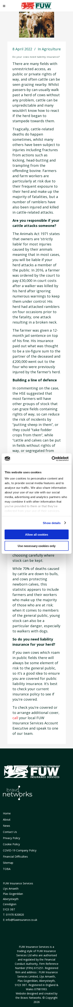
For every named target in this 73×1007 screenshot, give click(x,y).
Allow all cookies (36, 534)
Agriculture (51, 49)
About (7, 819)
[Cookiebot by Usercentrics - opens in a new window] (52, 458)
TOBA (7, 869)
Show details (52, 522)
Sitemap (8, 863)
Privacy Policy (11, 838)
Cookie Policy (11, 844)
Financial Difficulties (15, 856)
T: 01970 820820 (13, 914)
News (6, 826)
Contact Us (10, 832)
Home (7, 813)
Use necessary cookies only (36, 545)
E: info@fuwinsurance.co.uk (20, 920)
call (15, 717)
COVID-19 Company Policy (19, 850)
